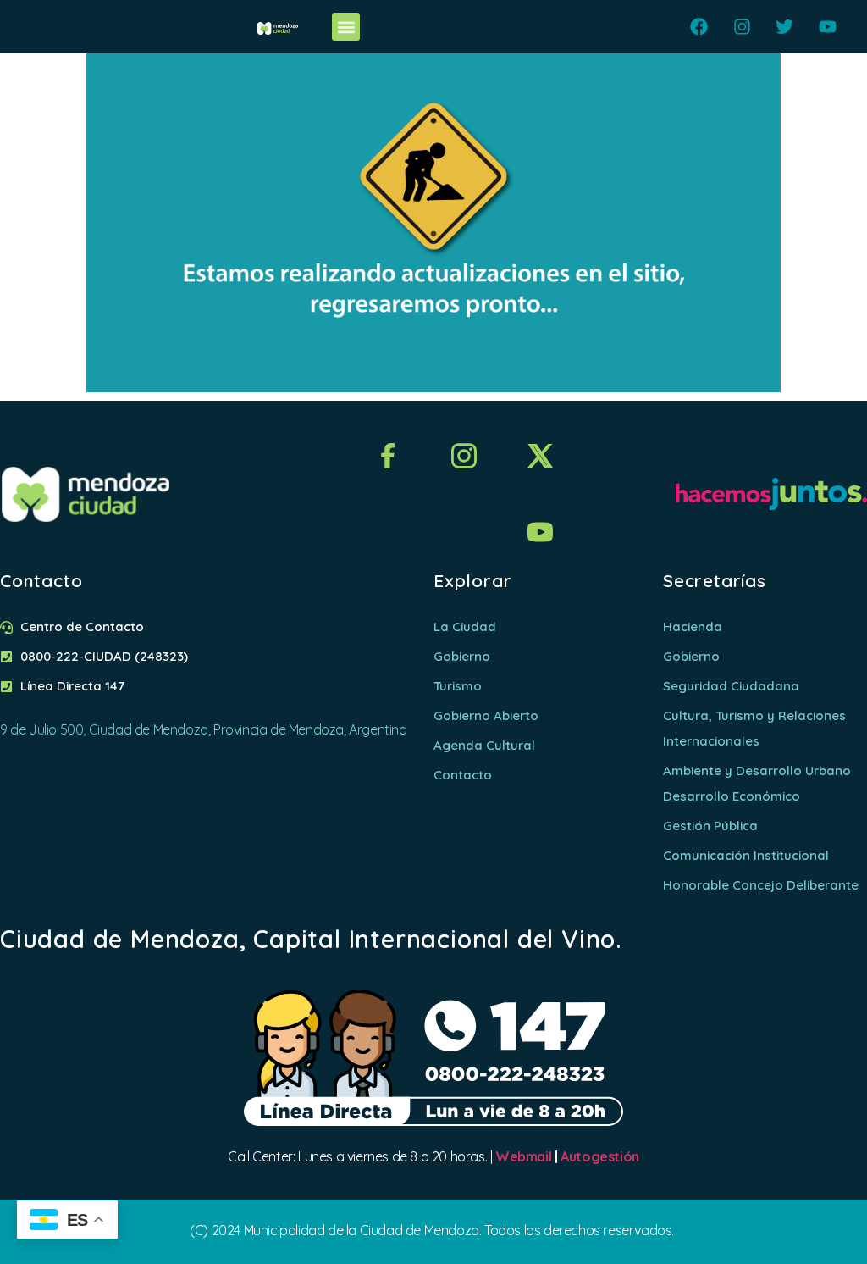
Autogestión (600, 1156)
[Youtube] (828, 27)
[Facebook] (699, 27)
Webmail (523, 1156)
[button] (346, 27)
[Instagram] (742, 27)
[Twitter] (784, 27)
